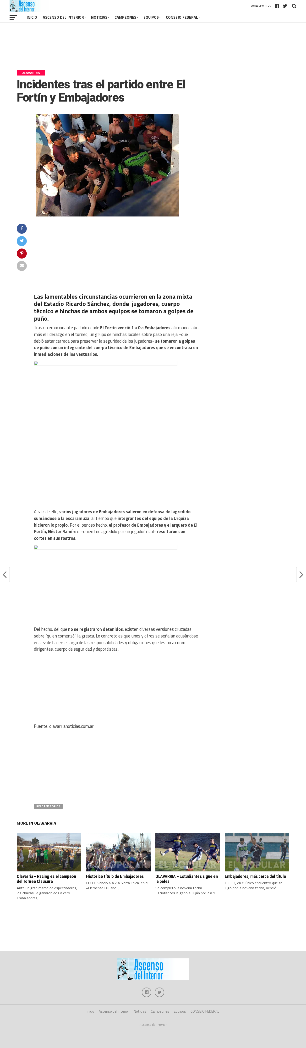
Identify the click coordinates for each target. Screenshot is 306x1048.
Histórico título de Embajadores (115, 876)
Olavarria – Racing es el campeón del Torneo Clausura (46, 879)
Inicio (32, 17)
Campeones (125, 17)
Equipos (151, 17)
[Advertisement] (153, 48)
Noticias (99, 17)
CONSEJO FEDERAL (182, 17)
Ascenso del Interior (63, 17)
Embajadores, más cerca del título (255, 876)
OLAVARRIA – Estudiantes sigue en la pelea (186, 879)
